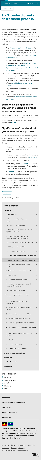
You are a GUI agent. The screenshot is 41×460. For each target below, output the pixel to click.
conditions (13, 172)
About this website (8, 445)
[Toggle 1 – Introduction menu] (36, 214)
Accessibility (21, 445)
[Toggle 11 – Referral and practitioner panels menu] (36, 271)
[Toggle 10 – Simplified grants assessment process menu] (36, 264)
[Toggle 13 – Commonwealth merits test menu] (36, 279)
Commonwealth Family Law (20, 48)
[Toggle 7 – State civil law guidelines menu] (36, 251)
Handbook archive (9, 412)
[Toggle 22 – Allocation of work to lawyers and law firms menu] (36, 327)
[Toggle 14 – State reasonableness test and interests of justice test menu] (36, 284)
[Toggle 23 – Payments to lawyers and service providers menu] (36, 333)
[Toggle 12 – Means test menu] (36, 275)
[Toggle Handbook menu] (36, 210)
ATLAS (13, 123)
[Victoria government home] (35, 455)
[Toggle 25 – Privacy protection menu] (36, 344)
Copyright (31, 445)
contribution (26, 164)
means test (33, 157)
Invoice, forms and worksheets (14, 402)
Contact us (6, 417)
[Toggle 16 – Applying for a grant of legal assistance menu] (36, 295)
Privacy (14, 448)
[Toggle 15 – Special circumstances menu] (36, 290)
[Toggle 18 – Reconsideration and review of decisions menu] (36, 307)
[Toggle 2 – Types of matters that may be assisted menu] (36, 219)
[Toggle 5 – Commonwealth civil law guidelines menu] (36, 242)
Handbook (8, 8)
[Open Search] (37, 3)
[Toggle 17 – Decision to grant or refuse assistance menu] (36, 301)
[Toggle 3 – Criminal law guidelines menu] (36, 225)
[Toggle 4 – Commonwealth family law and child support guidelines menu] (36, 230)
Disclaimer (5, 448)
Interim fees (6, 407)
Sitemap (21, 448)
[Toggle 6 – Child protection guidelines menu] (36, 247)
